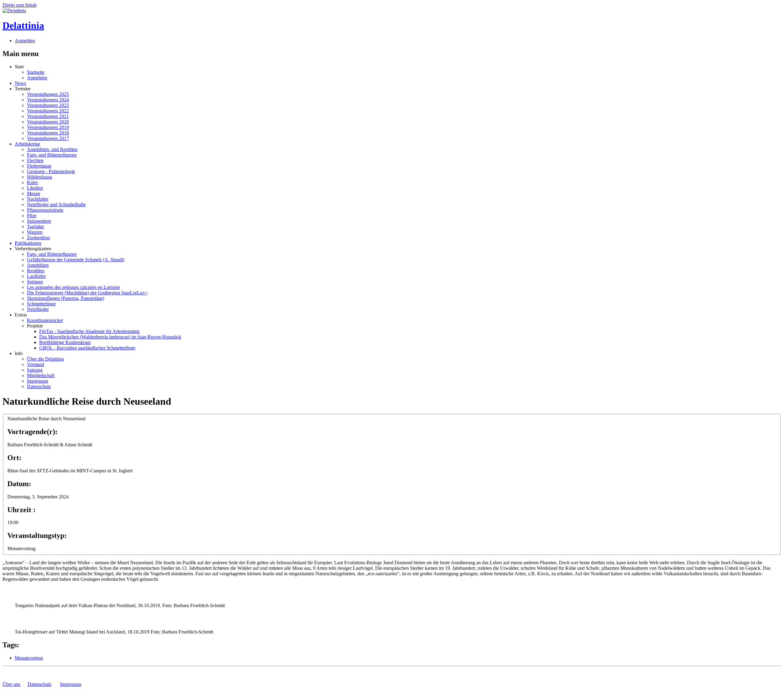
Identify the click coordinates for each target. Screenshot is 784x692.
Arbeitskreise (27, 143)
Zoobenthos (38, 237)
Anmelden (25, 40)
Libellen (35, 188)
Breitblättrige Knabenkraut (65, 342)
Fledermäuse (39, 165)
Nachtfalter (37, 199)
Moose (33, 193)
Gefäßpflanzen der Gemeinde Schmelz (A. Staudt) (75, 259)
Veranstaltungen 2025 (48, 94)
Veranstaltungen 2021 (48, 116)
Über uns (11, 684)
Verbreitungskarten (33, 248)
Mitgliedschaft (41, 375)
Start (19, 66)
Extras (21, 314)
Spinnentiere (39, 221)
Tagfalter (35, 226)
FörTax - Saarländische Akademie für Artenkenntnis (89, 331)
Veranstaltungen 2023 (48, 105)
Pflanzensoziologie (45, 210)
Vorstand (35, 364)
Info (19, 353)
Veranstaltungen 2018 (48, 132)
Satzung (35, 369)
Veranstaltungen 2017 (48, 138)
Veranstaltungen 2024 (48, 99)
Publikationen (28, 243)
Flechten (35, 160)
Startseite (35, 72)
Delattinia (23, 25)
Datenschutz (39, 386)
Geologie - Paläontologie (51, 171)
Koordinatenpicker (45, 320)
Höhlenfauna (39, 177)
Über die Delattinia (45, 358)
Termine (23, 88)
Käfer (32, 182)
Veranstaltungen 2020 (48, 121)
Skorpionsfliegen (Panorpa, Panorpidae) (65, 298)
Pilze (31, 215)
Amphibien (38, 265)
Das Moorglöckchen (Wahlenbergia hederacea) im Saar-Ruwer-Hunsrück (110, 336)
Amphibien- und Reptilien (52, 149)
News (20, 83)
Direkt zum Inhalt (19, 5)
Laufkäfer (36, 276)
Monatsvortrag (29, 657)
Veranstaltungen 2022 (48, 110)
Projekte (35, 325)
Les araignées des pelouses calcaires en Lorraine (73, 287)
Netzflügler (38, 309)
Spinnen (35, 281)
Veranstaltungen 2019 (48, 127)
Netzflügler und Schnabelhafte (56, 204)
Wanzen (35, 232)
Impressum (37, 381)
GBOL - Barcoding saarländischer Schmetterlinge (87, 347)
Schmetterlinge (41, 303)
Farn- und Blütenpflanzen (52, 154)
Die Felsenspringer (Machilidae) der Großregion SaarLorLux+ (87, 292)
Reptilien (35, 270)
